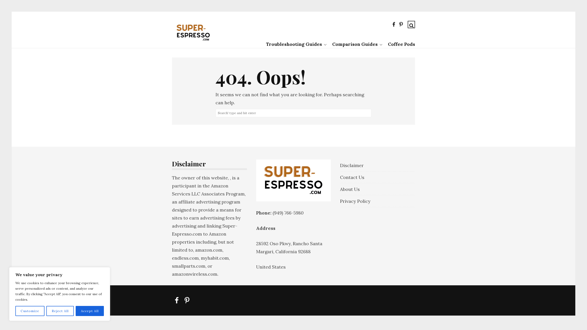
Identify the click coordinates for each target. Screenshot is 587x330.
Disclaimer (352, 165)
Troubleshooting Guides (294, 44)
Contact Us (352, 177)
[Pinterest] (401, 25)
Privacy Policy (355, 201)
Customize (30, 311)
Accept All (90, 311)
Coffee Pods (401, 44)
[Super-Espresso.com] (193, 43)
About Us (350, 189)
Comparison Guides (355, 44)
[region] (59, 294)
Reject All (60, 311)
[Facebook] (393, 25)
